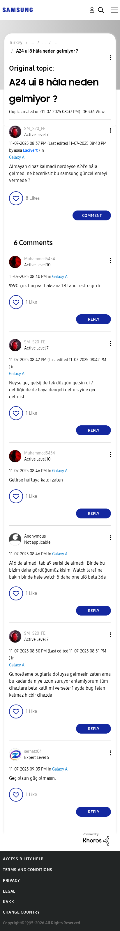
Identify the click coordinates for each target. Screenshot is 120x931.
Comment (92, 215)
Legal (9, 891)
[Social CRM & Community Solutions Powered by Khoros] (96, 839)
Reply (93, 319)
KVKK (8, 901)
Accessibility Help (23, 859)
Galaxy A (16, 157)
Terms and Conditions (27, 869)
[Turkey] (17, 9)
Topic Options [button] (100, 57)
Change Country (21, 912)
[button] (100, 130)
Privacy (11, 880)
